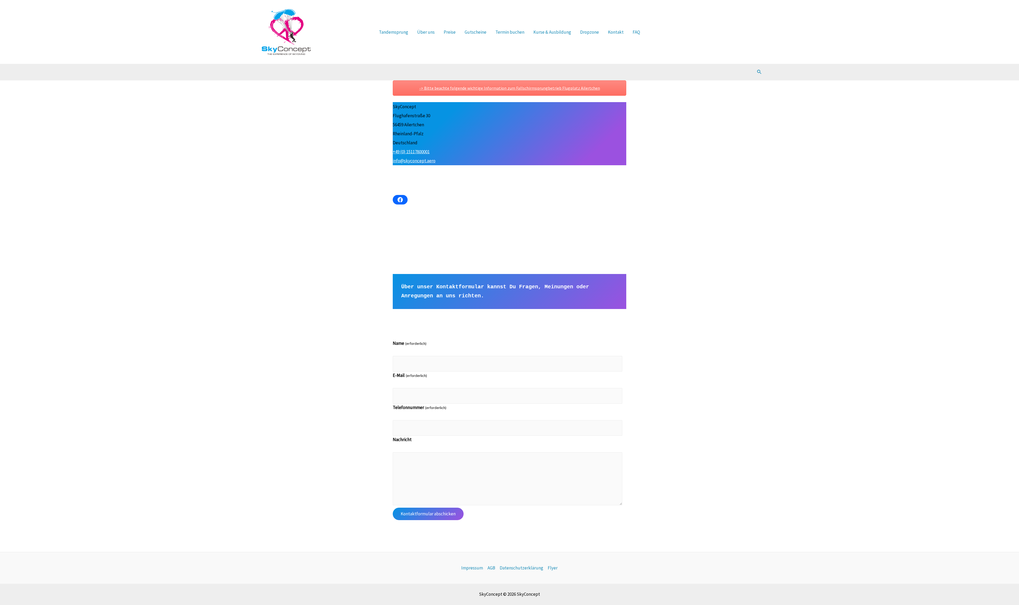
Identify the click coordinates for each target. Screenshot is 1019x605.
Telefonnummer (419, 407)
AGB (491, 568)
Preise (450, 32)
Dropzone (589, 32)
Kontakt (616, 32)
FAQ (636, 32)
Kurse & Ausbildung (552, 32)
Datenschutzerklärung (521, 568)
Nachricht (402, 439)
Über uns (426, 32)
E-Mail (410, 375)
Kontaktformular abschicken (428, 514)
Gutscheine (475, 32)
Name (409, 343)
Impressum (472, 568)
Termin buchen (509, 32)
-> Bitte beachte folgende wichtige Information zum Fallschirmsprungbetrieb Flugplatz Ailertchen (509, 88)
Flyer (553, 568)
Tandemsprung (393, 32)
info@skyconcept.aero (414, 161)
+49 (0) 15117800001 (411, 152)
